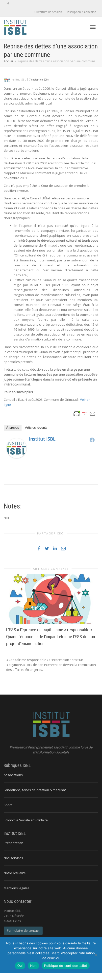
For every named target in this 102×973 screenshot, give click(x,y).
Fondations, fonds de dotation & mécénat (35, 790)
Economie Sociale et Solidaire (26, 820)
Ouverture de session (48, 12)
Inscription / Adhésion (81, 12)
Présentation (13, 843)
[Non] (95, 954)
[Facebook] (8, 4)
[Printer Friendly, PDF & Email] (84, 413)
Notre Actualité (15, 873)
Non (33, 966)
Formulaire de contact (23, 930)
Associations (13, 775)
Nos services (13, 858)
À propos (12, 427)
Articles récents (36, 427)
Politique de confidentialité (65, 966)
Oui (20, 966)
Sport (8, 805)
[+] (51, 599)
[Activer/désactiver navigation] (92, 27)
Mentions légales (16, 888)
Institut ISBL (42, 439)
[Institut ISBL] (16, 447)
